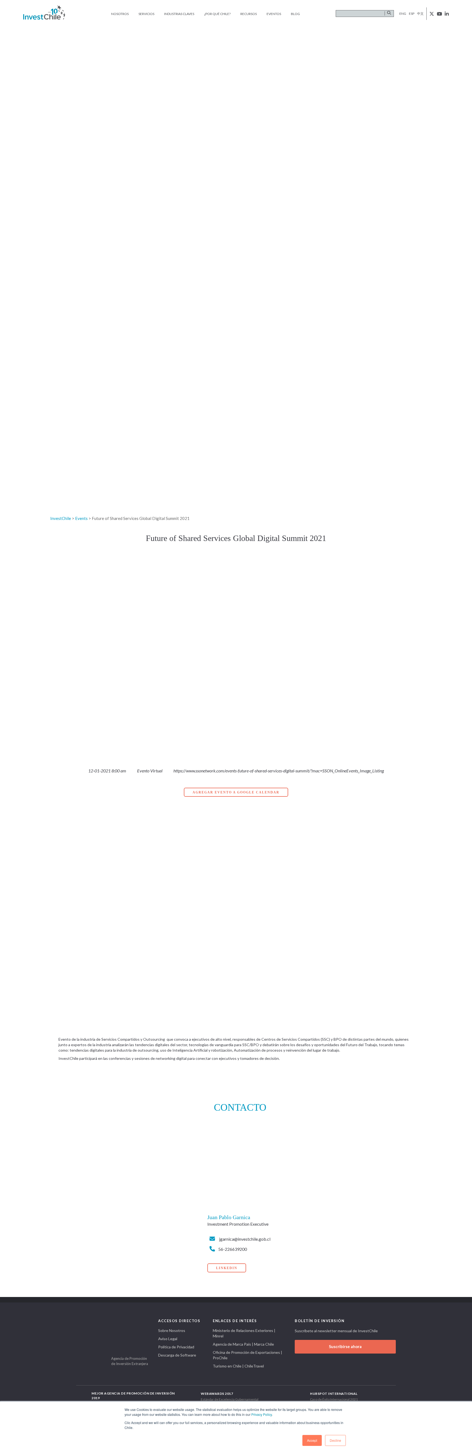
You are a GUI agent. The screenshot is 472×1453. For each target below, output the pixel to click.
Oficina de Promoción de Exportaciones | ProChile (247, 1355)
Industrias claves (179, 14)
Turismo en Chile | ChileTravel (238, 1366)
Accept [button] (312, 1440)
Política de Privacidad (176, 1347)
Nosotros (120, 14)
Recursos (248, 14)
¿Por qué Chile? (217, 14)
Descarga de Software (177, 1355)
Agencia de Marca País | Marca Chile (243, 1344)
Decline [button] (335, 1440)
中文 (420, 13)
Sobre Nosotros (171, 1330)
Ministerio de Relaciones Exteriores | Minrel (244, 1333)
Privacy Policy (261, 1414)
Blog (295, 14)
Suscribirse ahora (345, 1346)
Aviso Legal (167, 1338)
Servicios (146, 14)
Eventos (274, 14)
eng (402, 13)
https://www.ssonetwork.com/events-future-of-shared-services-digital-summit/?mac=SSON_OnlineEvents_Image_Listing (278, 770)
